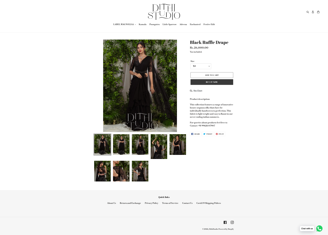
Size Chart (197, 91)
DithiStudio (213, 229)
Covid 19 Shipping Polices (208, 203)
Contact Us (187, 203)
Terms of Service (170, 203)
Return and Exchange (130, 203)
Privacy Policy (151, 203)
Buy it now (212, 82)
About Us (111, 203)
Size (192, 61)
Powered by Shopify (226, 229)
